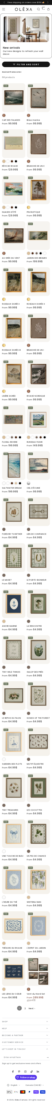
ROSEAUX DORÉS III (11, 350)
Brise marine (33, 120)
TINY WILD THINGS (11, 672)
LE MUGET (7, 580)
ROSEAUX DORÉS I (11, 304)
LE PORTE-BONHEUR (36, 580)
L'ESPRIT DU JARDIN (36, 948)
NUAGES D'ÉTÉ (9, 212)
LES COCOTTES (34, 810)
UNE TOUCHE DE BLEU (12, 856)
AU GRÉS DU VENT (11, 258)
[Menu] (3, 9)
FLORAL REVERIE (9, 442)
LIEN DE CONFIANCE (36, 534)
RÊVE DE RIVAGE (10, 166)
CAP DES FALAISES (11, 120)
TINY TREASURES (10, 810)
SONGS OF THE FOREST (38, 718)
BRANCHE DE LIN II (36, 166)
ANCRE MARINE (9, 626)
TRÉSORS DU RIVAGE (12, 948)
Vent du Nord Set (36, 994)
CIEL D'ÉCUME (33, 488)
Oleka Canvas (21, 1100)
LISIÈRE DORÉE (9, 396)
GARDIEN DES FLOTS (12, 764)
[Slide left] (4, 2)
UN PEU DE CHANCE (36, 856)
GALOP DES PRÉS (35, 672)
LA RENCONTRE (34, 626)
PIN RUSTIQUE (33, 212)
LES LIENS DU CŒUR (11, 994)
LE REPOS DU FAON (11, 718)
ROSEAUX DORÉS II (36, 304)
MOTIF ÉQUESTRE (35, 764)
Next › (32, 1008)
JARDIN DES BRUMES (37, 258)
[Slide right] (47, 2)
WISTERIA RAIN (34, 902)
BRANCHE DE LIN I (35, 350)
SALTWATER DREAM (12, 488)
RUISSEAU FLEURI (35, 442)
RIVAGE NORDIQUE (36, 396)
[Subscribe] (48, 1057)
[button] (38, 9)
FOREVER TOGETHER (12, 534)
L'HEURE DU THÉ (9, 902)
